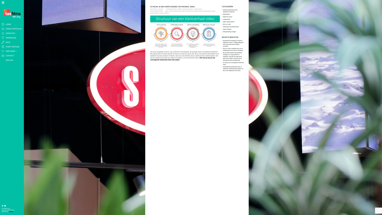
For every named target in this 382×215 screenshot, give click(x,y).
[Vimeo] (2, 206)
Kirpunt (11, 211)
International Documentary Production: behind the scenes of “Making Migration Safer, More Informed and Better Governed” (233, 43)
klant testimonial (187, 11)
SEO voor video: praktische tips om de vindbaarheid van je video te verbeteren (233, 49)
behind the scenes (227, 17)
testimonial (154, 13)
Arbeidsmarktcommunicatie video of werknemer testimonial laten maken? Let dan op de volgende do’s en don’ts (233, 68)
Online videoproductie (185, 9)
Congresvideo (226, 19)
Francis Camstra (157, 9)
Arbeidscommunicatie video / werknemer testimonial (230, 11)
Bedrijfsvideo (172, 9)
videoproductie (164, 13)
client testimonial (175, 11)
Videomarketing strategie (229, 31)
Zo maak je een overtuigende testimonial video (172, 7)
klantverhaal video (209, 11)
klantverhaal (198, 11)
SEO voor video (227, 24)
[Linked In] (5, 206)
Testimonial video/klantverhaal (231, 26)
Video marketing (227, 29)
